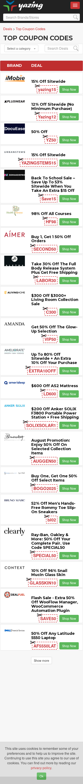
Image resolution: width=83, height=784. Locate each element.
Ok (41, 776)
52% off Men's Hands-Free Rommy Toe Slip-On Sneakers (53, 507)
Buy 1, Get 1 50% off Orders (51, 239)
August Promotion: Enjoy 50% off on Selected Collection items (51, 446)
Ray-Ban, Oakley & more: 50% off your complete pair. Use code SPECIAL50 (50, 541)
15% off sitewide (48, 81)
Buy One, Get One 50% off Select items (54, 478)
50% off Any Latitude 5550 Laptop (53, 635)
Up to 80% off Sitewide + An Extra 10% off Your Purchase (54, 358)
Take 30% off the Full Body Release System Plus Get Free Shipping (54, 268)
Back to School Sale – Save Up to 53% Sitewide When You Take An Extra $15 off (53, 184)
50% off (39, 131)
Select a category (18, 48)
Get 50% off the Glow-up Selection (54, 329)
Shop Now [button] (69, 89)
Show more (41, 660)
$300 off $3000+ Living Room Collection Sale (54, 299)
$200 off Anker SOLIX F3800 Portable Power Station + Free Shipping (55, 413)
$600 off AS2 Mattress (54, 386)
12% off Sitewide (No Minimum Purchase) (52, 106)
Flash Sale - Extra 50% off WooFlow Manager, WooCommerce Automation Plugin (54, 604)
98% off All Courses (51, 213)
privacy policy (41, 767)
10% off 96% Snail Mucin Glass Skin (49, 572)
